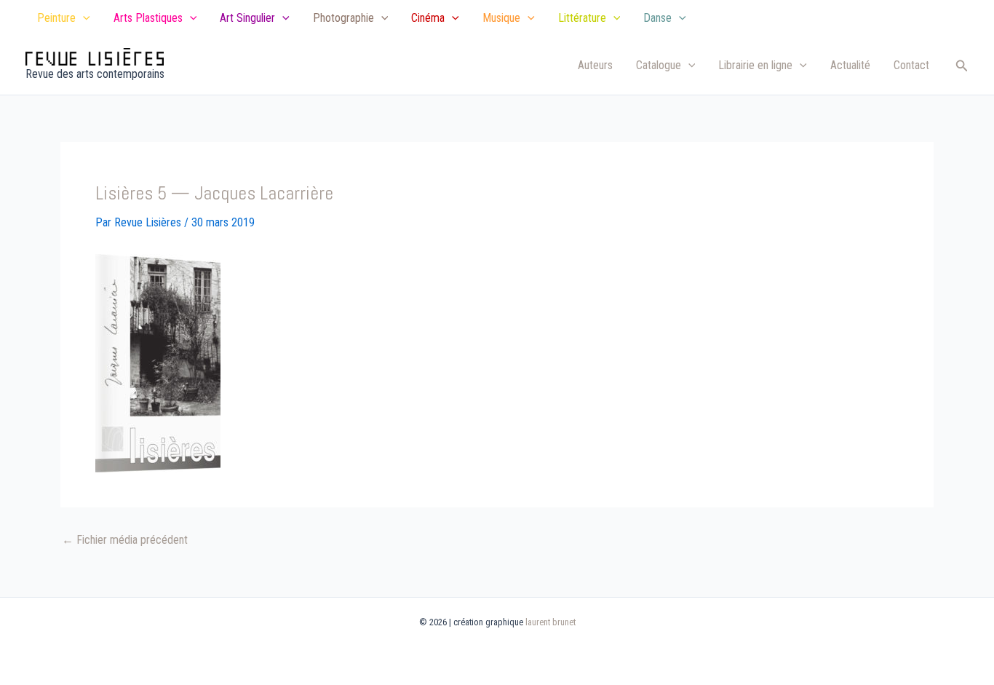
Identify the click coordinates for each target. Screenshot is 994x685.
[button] (83, 18)
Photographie (343, 18)
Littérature (582, 18)
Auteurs (595, 65)
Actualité (850, 65)
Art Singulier (247, 18)
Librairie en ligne (755, 65)
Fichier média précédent (125, 540)
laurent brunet (550, 622)
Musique (501, 18)
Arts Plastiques (148, 18)
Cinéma (428, 18)
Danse (657, 18)
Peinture (56, 18)
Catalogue (658, 65)
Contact (911, 65)
